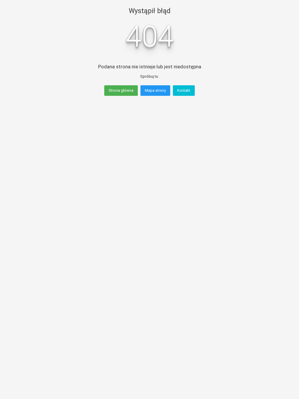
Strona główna (121, 90)
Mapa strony (155, 90)
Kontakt (183, 90)
